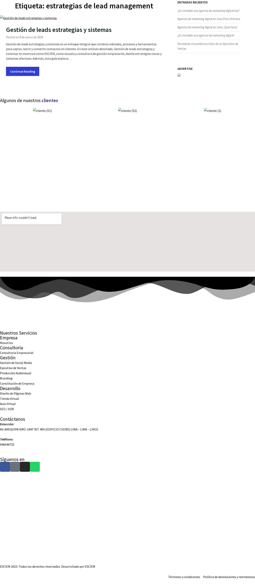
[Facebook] (5, 467)
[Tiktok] (15, 467)
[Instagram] (25, 467)
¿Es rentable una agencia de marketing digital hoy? (209, 11)
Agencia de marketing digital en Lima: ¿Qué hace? (208, 27)
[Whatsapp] (35, 467)
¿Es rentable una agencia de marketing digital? (206, 35)
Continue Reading (22, 71)
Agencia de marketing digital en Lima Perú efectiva (209, 19)
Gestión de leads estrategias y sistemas (59, 30)
